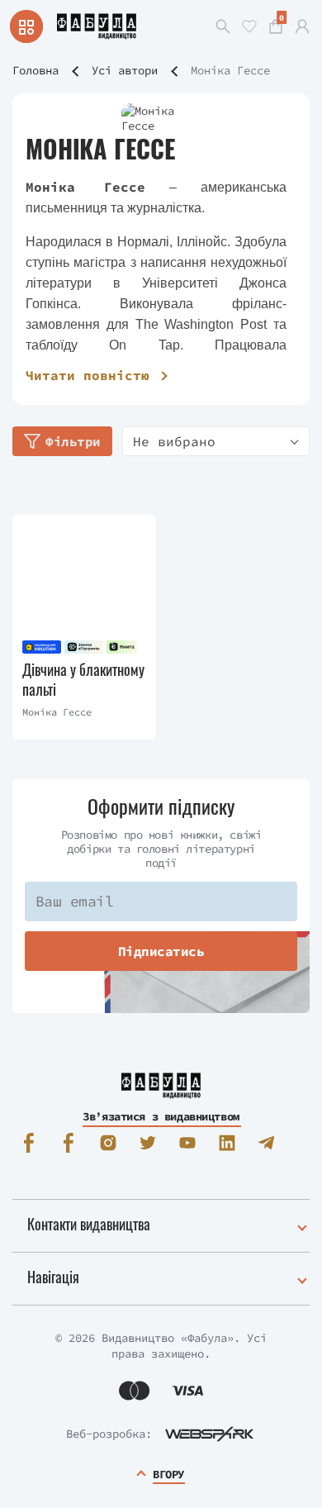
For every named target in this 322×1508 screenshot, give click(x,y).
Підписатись (161, 951)
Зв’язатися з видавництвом (161, 1116)
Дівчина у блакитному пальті (83, 679)
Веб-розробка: (109, 1433)
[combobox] (216, 441)
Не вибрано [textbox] (174, 441)
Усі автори (125, 70)
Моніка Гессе (57, 712)
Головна (35, 70)
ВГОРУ (168, 1474)
